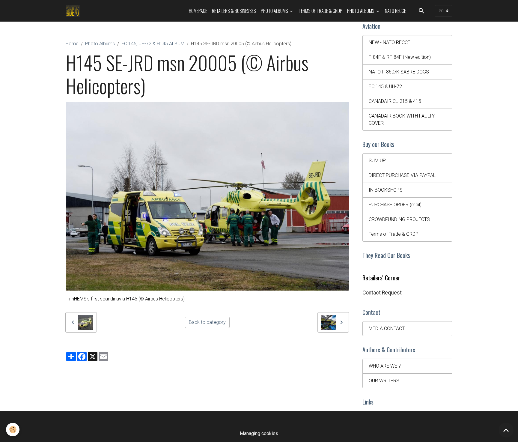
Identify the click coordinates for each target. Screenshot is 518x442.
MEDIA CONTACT (387, 328)
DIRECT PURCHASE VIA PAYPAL (402, 175)
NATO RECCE (395, 10)
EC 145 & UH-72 (385, 86)
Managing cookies (259, 433)
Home (72, 43)
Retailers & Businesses (234, 10)
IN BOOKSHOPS (386, 190)
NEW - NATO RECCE (389, 42)
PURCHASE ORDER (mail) (395, 205)
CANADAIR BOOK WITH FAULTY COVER (402, 119)
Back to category (207, 322)
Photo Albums (275, 10)
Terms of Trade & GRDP (320, 10)
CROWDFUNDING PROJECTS (399, 219)
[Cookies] (12, 429)
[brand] (74, 11)
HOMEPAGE (198, 10)
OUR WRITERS (384, 381)
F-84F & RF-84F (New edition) (400, 57)
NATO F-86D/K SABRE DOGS (399, 72)
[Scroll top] (506, 430)
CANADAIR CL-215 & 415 (395, 101)
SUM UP (377, 160)
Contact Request (382, 293)
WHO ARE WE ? (385, 366)
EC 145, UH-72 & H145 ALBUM (152, 43)
